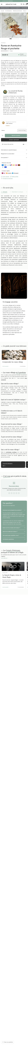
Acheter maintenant (14, 139)
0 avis (11, 50)
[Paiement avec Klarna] (22, 144)
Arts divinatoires (8, 10)
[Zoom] (25, 14)
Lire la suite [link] (5, 366)
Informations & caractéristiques (9, 150)
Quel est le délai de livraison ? (10, 531)
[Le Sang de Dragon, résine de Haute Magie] (13, 566)
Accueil (2, 10)
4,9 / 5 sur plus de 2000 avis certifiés (17, 1)
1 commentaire (23, 366)
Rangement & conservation (7, 153)
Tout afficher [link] (4, 558)
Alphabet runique (17, 192)
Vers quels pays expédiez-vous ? (11, 535)
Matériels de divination (17, 10)
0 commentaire (21, 587)
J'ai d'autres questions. (8, 539)
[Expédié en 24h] (25, 144)
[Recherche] (24, 4)
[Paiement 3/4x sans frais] (23, 144)
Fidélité (7, 125)
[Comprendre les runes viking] (14, 355)
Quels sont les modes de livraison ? (11, 527)
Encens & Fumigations (15, 7)
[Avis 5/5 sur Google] (24, 144)
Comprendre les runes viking (12, 362)
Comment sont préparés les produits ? (12, 510)
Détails (5, 192)
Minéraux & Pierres (5, 7)
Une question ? (4, 157)
